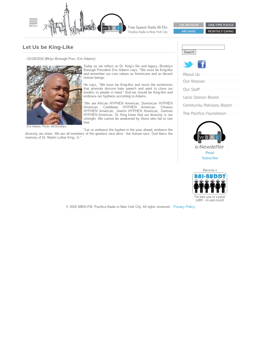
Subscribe (210, 158)
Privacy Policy (184, 207)
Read (209, 153)
